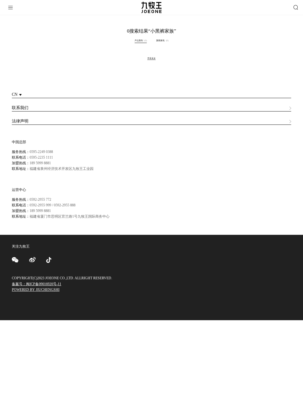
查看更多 (151, 58)
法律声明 (20, 121)
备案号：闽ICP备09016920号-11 (36, 284)
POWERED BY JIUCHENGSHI (35, 290)
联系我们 (20, 108)
